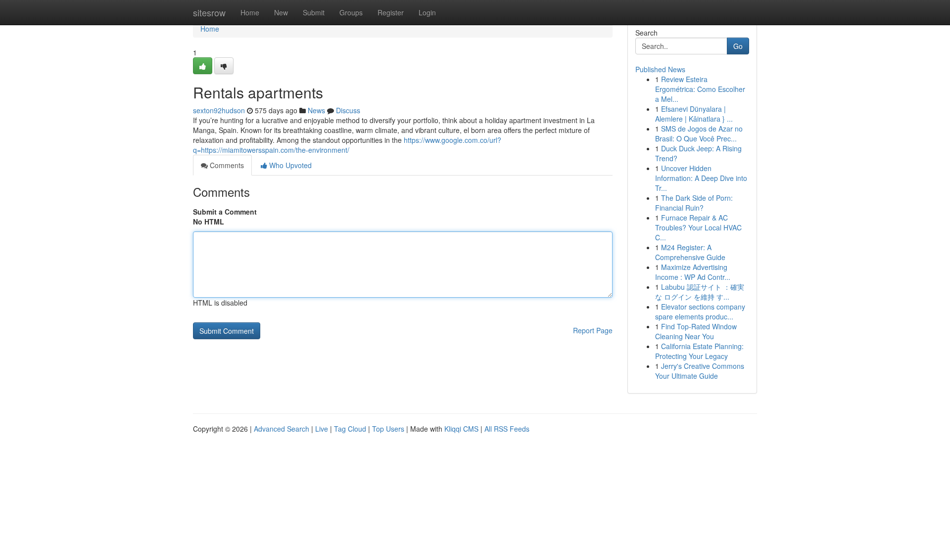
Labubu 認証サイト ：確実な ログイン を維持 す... (699, 292)
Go (738, 46)
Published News (660, 69)
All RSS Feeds (506, 429)
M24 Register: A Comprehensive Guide (690, 252)
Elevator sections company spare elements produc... (700, 311)
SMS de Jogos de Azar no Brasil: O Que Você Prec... (699, 133)
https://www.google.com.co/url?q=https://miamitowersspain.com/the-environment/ (347, 145)
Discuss (348, 110)
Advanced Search (281, 429)
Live (321, 429)
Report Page (593, 330)
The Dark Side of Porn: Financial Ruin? (694, 203)
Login (427, 12)
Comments (226, 165)
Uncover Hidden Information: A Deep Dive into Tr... (701, 178)
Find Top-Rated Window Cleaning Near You (696, 331)
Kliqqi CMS (461, 429)
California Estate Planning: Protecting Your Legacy (699, 351)
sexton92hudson (219, 110)
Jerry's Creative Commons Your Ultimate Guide (699, 371)
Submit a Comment (225, 212)
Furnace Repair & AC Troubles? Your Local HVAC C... (698, 227)
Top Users (388, 429)
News (316, 110)
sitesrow (209, 12)
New (281, 12)
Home (249, 12)
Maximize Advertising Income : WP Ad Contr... (692, 272)
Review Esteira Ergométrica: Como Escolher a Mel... (700, 89)
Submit (314, 12)
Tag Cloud (350, 429)
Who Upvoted (289, 165)
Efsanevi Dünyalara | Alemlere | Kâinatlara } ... (694, 114)
